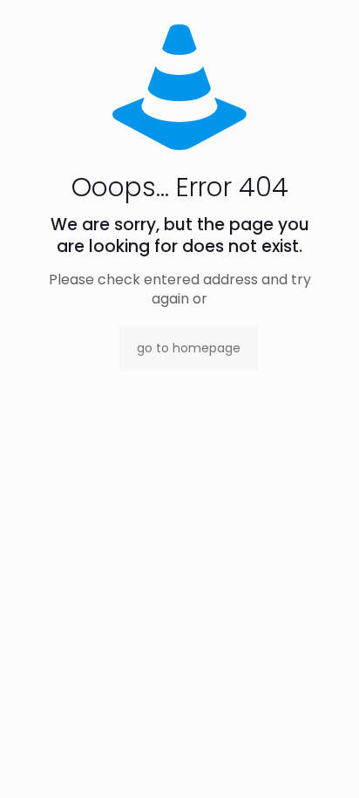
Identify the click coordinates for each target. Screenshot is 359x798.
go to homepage (188, 348)
